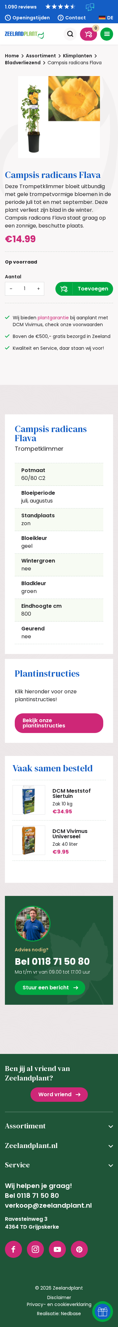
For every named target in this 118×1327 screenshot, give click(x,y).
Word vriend (54, 1094)
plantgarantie (53, 317)
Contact (75, 17)
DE (110, 17)
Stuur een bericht (46, 987)
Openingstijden (31, 17)
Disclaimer (59, 1297)
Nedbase (71, 1313)
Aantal (13, 276)
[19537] (84, 289)
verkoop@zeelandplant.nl (48, 1205)
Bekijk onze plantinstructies (44, 723)
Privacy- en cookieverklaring (59, 1304)
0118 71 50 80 (38, 1195)
